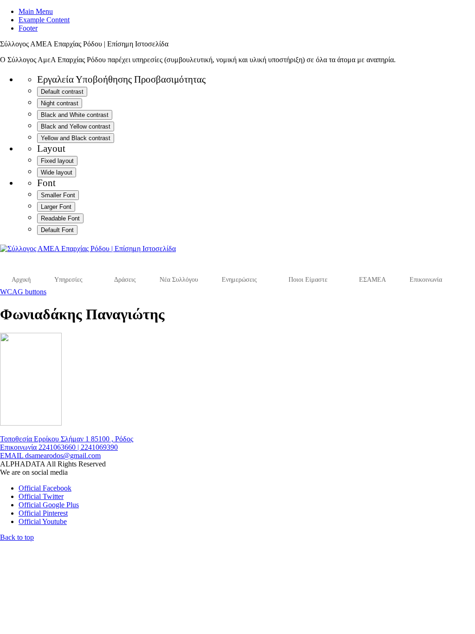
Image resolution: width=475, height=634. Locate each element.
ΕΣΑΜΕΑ (372, 279)
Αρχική (21, 279)
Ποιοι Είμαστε (308, 279)
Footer (28, 28)
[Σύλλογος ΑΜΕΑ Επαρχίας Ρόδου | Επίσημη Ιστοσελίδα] (88, 248)
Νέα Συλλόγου (179, 279)
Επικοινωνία (426, 279)
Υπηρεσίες (68, 279)
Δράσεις (125, 279)
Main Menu (36, 11)
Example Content (44, 20)
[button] (17, 537)
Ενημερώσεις (239, 279)
